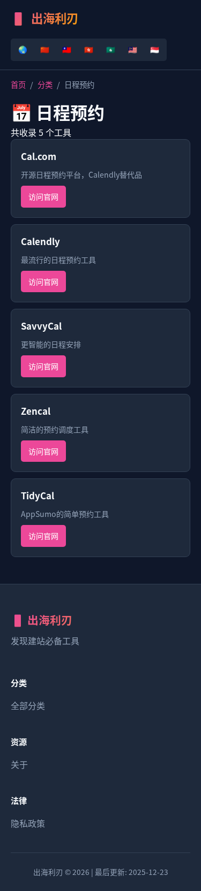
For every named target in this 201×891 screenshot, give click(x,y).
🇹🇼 (66, 49)
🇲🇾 (132, 49)
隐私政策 (28, 823)
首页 (18, 84)
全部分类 (28, 705)
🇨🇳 (44, 49)
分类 (45, 84)
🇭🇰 (88, 49)
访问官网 (43, 196)
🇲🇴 (110, 49)
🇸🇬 (154, 49)
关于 (19, 764)
